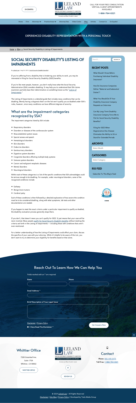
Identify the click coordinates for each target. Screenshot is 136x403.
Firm (27, 22)
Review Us (68, 376)
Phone (71, 279)
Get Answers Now (99, 325)
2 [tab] (106, 200)
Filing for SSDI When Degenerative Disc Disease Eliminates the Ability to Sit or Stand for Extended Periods (105, 133)
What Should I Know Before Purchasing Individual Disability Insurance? (105, 76)
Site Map (53, 397)
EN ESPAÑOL (29, 9)
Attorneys (35, 22)
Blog (85, 22)
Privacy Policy (42, 323)
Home (21, 22)
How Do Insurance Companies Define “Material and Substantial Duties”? (106, 89)
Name (29, 279)
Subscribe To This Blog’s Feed (104, 174)
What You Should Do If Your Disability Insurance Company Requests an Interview (105, 102)
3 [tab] (107, 200)
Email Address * (33, 291)
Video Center (76, 22)
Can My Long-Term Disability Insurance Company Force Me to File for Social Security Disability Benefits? (106, 116)
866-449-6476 (110, 359)
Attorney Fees (64, 22)
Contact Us (103, 22)
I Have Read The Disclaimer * (41, 327)
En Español (113, 22)
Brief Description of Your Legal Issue (42, 302)
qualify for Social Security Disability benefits (51, 221)
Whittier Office (29, 370)
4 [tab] (108, 200)
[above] (134, 335)
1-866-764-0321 (106, 13)
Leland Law (16, 70)
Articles (93, 22)
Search (117, 59)
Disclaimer (44, 397)
